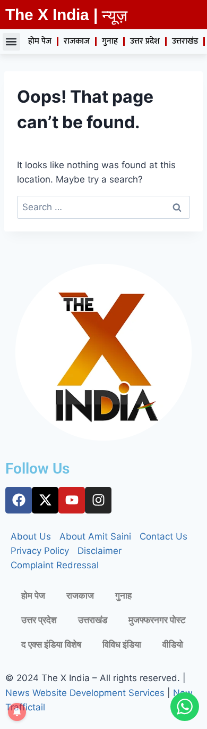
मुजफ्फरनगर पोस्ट (157, 620)
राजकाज (77, 41)
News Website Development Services (85, 692)
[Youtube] (71, 500)
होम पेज (39, 41)
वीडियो (172, 644)
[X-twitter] (45, 500)
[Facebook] (18, 500)
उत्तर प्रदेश (145, 41)
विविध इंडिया (121, 644)
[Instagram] (98, 500)
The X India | (51, 14)
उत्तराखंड (185, 41)
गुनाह (110, 41)
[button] (11, 42)
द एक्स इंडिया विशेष (51, 644)
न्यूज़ (114, 15)
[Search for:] (103, 207)
